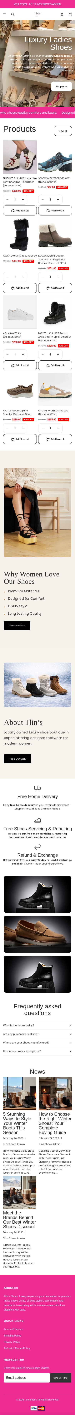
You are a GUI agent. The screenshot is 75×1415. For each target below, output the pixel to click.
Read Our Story (17, 758)
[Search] (12, 14)
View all (62, 131)
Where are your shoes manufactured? (26, 1042)
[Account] (62, 14)
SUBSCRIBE (60, 1377)
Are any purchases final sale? (21, 1033)
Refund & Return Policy (17, 1348)
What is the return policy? (18, 1025)
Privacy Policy (12, 1342)
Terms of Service (13, 1329)
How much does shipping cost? (22, 1051)
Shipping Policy (12, 1335)
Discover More (17, 625)
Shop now (61, 86)
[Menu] (4, 14)
